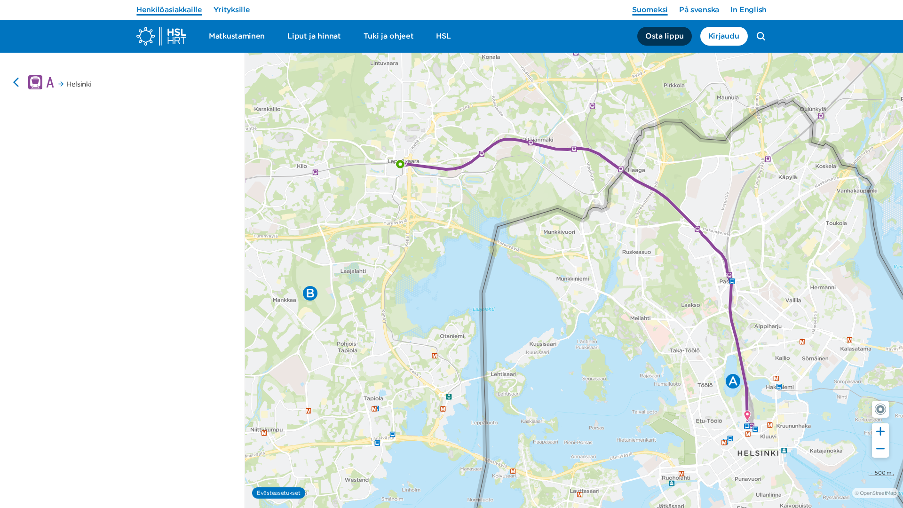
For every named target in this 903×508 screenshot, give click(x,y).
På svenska (699, 9)
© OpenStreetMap (875, 493)
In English (748, 9)
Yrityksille (232, 9)
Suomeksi (650, 9)
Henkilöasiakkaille (169, 9)
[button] (880, 409)
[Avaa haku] (761, 36)
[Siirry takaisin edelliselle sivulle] (16, 82)
